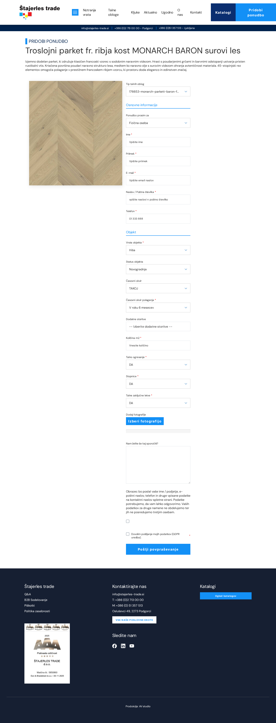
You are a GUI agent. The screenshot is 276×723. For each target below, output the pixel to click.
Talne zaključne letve (139, 395)
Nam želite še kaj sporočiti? (142, 443)
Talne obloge (113, 12)
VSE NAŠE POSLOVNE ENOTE (134, 620)
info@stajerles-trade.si (95, 28)
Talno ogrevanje (136, 357)
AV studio (144, 706)
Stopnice (132, 376)
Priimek (131, 153)
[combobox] (158, 91)
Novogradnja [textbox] (138, 269)
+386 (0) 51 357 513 (129, 605)
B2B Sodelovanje (35, 600)
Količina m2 (133, 338)
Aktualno (150, 12)
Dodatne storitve (136, 319)
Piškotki (29, 605)
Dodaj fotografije (136, 414)
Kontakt (196, 12)
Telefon (131, 211)
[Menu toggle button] (75, 12)
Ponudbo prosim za (137, 115)
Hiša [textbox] (132, 250)
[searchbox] (158, 326)
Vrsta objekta (135, 242)
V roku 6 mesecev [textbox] (141, 307)
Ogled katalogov (226, 596)
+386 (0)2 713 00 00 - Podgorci (134, 28)
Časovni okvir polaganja (141, 300)
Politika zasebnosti (37, 611)
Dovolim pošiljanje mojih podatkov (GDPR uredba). (160, 535)
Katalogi (223, 12)
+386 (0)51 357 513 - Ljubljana (177, 28)
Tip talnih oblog (135, 84)
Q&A (27, 594)
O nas (180, 12)
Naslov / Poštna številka (141, 192)
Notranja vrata (89, 12)
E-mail (131, 173)
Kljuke (135, 12)
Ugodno (167, 12)
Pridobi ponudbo (255, 12)
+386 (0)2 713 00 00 (129, 600)
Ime (129, 134)
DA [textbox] (131, 364)
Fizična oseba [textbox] (138, 123)
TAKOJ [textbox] (133, 288)
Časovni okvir (134, 281)
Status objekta (134, 261)
